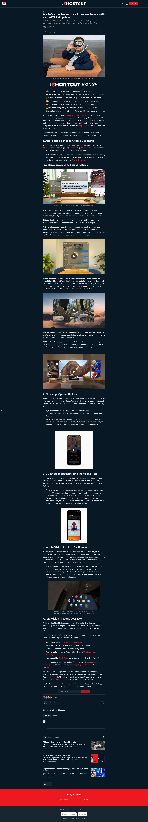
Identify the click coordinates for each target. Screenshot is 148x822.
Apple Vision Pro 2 (61, 680)
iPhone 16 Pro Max (78, 160)
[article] (74, 746)
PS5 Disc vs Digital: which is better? (57, 755)
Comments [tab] (47, 715)
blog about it (84, 126)
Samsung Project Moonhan (80, 665)
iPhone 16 (47, 148)
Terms (77, 810)
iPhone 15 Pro (86, 148)
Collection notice (85, 810)
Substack (65, 818)
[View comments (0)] (50, 32)
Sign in (142, 4)
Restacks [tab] (54, 715)
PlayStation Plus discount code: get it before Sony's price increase (65, 770)
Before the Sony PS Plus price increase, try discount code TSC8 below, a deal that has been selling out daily (65, 774)
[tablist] (50, 715)
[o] (74, 256)
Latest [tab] (49, 737)
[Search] (123, 3)
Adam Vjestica (54, 761)
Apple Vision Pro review (76, 115)
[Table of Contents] (2, 411)
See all (46, 784)
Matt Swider (50, 26)
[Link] (40, 140)
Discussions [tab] (56, 737)
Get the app (82, 814)
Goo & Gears (63, 658)
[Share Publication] (127, 3)
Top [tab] (45, 737)
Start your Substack (69, 814)
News (44, 11)
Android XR (51, 667)
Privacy (73, 810)
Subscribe (134, 4)
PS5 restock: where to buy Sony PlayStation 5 (61, 742)
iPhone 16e (75, 148)
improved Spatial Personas (71, 642)
